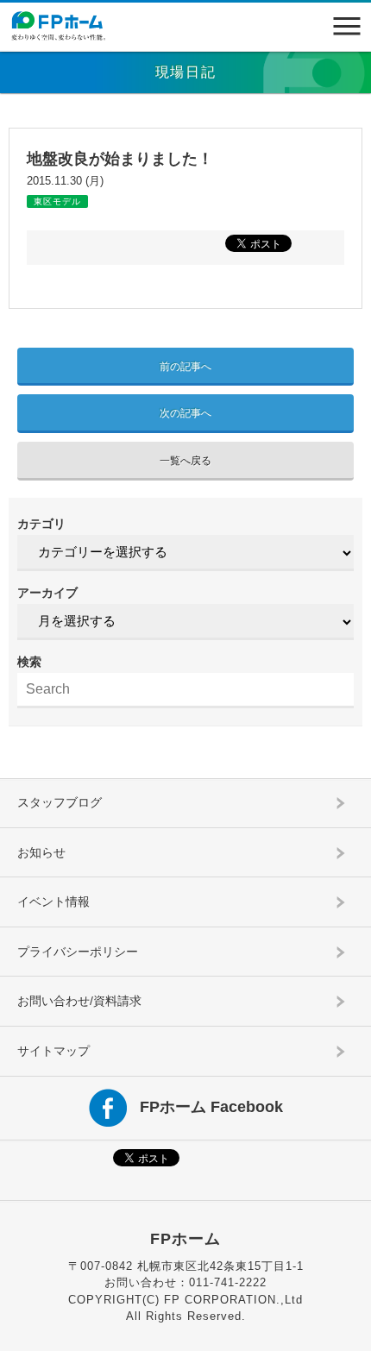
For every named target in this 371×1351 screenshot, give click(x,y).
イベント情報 (53, 901)
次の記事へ (185, 413)
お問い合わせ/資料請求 (79, 1001)
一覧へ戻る (185, 461)
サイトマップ (53, 1051)
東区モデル (57, 201)
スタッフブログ (59, 802)
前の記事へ (185, 367)
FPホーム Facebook (211, 1106)
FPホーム (185, 1238)
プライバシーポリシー (77, 951)
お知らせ (41, 852)
